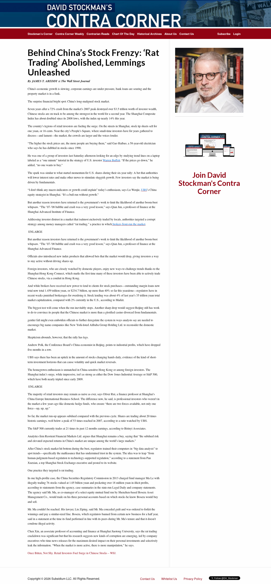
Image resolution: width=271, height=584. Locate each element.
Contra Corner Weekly (69, 34)
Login (237, 34)
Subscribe (223, 34)
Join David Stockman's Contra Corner (209, 183)
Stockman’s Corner (40, 34)
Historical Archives (149, 34)
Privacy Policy (193, 579)
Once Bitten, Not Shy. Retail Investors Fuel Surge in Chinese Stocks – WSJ (71, 553)
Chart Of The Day (123, 34)
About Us (170, 34)
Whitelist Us (169, 579)
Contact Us (186, 34)
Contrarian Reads (98, 34)
